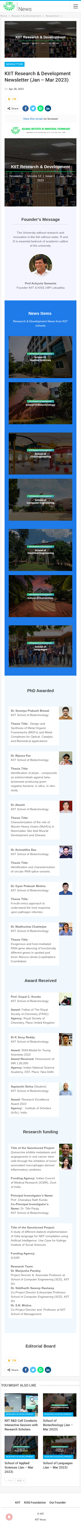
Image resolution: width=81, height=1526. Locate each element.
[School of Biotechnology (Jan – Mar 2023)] (59, 1405)
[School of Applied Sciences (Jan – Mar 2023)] (21, 1447)
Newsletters (14, 64)
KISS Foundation (35, 1502)
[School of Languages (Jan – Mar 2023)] (59, 1447)
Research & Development (19, 1414)
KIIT (18, 1502)
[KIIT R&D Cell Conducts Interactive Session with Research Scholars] (21, 1405)
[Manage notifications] (9, 1517)
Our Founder (57, 1502)
